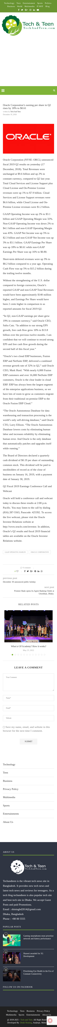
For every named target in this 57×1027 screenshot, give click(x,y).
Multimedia (30, 6)
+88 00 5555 (18, 918)
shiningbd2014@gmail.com (26, 909)
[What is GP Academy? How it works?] (28, 626)
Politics (48, 3)
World (19, 6)
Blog (47, 6)
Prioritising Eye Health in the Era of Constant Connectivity (38, 972)
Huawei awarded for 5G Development (33, 954)
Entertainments (11, 813)
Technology (9, 3)
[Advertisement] (28, 64)
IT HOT (40, 6)
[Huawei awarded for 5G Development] (11, 958)
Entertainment (29, 3)
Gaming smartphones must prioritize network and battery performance (38, 937)
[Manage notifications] (50, 1020)
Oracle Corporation (40, 552)
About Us (8, 822)
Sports (40, 3)
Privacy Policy (10, 789)
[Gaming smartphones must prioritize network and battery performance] (11, 940)
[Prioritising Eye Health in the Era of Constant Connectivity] (11, 975)
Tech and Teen (15, 112)
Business (11, 6)
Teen (19, 3)
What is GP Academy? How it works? (28, 646)
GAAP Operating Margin (15, 552)
